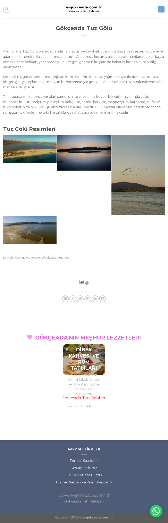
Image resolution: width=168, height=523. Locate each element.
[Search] (6, 9)
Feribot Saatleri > (84, 461)
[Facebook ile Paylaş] (72, 298)
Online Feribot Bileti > (84, 475)
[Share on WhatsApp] (65, 298)
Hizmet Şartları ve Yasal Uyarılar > (84, 482)
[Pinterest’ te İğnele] (95, 298)
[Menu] (161, 9)
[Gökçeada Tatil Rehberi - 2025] (84, 9)
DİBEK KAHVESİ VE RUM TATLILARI (84, 359)
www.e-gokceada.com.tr (84, 495)
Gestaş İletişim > (84, 468)
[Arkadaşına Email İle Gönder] (87, 298)
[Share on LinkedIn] (102, 298)
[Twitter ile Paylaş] (80, 298)
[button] (156, 511)
